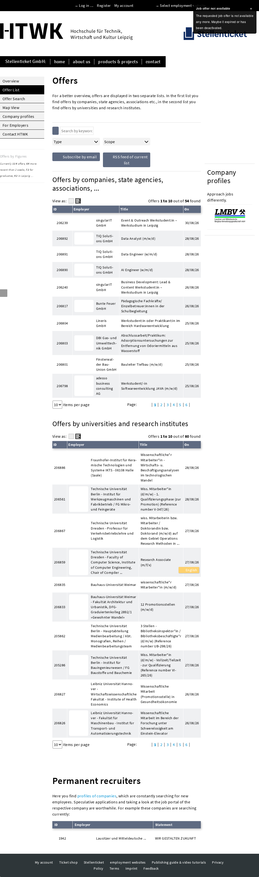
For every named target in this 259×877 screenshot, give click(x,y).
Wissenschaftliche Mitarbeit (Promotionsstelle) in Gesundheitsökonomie (159, 694)
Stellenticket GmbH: (25, 61)
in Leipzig (22, 176)
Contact (153, 61)
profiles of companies (96, 795)
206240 (62, 287)
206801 (62, 364)
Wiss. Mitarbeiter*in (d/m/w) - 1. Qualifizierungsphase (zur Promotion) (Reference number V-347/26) (161, 499)
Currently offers (12, 163)
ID (55, 209)
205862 (59, 636)
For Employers (15, 125)
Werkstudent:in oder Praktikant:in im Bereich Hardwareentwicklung (150, 323)
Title (124, 209)
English (191, 570)
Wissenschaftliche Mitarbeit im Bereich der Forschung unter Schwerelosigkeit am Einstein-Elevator (160, 723)
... (32, 176)
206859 (59, 562)
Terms (114, 868)
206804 (62, 323)
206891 (62, 254)
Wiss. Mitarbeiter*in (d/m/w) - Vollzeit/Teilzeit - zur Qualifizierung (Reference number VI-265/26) (161, 664)
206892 (62, 238)
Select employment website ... (185, 5)
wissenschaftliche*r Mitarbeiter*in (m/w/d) (159, 584)
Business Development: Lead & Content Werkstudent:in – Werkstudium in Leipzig (145, 287)
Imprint (131, 868)
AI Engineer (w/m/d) (137, 270)
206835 (59, 584)
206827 (59, 694)
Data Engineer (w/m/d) (139, 254)
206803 (62, 343)
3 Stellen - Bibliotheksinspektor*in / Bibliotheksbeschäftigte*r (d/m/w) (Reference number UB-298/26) (161, 636)
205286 (59, 665)
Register (104, 5)
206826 (59, 723)
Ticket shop (68, 862)
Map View (11, 107)
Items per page (76, 404)
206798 (62, 386)
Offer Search (14, 98)
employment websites (128, 862)
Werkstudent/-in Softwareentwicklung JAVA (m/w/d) (149, 386)
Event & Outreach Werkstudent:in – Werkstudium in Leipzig (149, 223)
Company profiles (18, 116)
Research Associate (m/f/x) (156, 562)
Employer (82, 209)
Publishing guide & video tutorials (179, 862)
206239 (62, 223)
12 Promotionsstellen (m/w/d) (158, 607)
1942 (62, 838)
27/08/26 (192, 562)
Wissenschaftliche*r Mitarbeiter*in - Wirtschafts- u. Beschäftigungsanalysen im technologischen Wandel (160, 467)
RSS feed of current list (129, 159)
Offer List (11, 89)
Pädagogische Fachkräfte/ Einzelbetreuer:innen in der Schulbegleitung (143, 306)
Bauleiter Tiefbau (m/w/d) (141, 364)
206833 (59, 607)
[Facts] (71, 201)
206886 (59, 467)
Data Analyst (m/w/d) (138, 238)
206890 (62, 270)
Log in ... (86, 5)
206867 (59, 531)
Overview (11, 80)
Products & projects (118, 61)
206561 (59, 499)
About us (81, 61)
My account (124, 5)
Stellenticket (94, 862)
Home (59, 61)
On (186, 209)
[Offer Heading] (78, 201)
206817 (62, 306)
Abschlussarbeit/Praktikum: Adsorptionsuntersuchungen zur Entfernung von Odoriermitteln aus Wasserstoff (149, 343)
